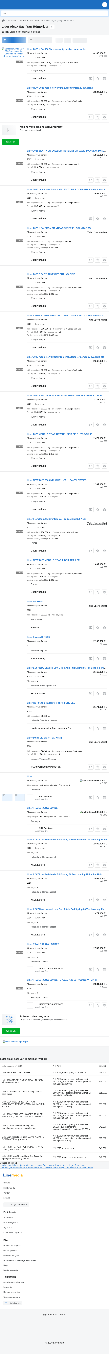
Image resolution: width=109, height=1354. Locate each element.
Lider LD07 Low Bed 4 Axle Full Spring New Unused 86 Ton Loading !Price (67, 839)
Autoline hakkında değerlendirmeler (19, 1260)
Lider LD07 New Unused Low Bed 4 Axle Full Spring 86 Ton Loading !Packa (67, 909)
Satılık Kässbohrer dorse (31, 1165)
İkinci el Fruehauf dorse (82, 1167)
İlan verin (10, 142)
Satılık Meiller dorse (49, 1167)
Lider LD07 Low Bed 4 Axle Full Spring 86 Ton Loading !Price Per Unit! (64, 874)
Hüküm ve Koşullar (12, 1245)
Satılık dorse (49, 1165)
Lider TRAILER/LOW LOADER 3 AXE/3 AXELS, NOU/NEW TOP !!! (62, 980)
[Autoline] (3, 20)
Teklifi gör (11, 1031)
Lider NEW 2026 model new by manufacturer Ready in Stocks (60, 88)
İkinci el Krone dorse (65, 1165)
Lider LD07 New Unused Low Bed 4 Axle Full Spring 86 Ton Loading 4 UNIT (67, 668)
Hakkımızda (9, 1188)
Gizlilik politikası (10, 1250)
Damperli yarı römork (10, 1167)
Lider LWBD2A (35, 601)
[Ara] (105, 13)
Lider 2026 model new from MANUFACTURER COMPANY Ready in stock (66, 189)
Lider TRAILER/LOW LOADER (43, 808)
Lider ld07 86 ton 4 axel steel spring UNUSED (51, 703)
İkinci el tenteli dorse (9, 1165)
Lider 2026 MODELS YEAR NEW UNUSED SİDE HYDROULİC (59, 434)
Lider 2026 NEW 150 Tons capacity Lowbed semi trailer (56, 49)
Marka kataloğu (10, 1270)
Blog (5, 1265)
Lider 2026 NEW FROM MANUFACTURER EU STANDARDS (59, 228)
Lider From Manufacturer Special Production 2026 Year (56, 519)
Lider (30, 776)
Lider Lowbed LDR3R (38, 637)
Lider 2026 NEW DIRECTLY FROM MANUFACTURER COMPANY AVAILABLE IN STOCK (23, 1104)
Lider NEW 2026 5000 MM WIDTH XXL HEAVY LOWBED (57, 480)
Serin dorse (80, 1165)
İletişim (6, 1198)
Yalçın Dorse (65, 1167)
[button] (104, 4)
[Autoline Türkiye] (18, 4)
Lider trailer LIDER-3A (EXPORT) (44, 738)
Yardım (6, 1193)
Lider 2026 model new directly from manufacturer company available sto (65, 357)
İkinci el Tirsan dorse (30, 1167)
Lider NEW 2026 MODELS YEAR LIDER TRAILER (53, 560)
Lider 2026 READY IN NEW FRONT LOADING (51, 274)
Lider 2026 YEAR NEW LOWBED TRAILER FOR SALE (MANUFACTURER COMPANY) (23, 1115)
